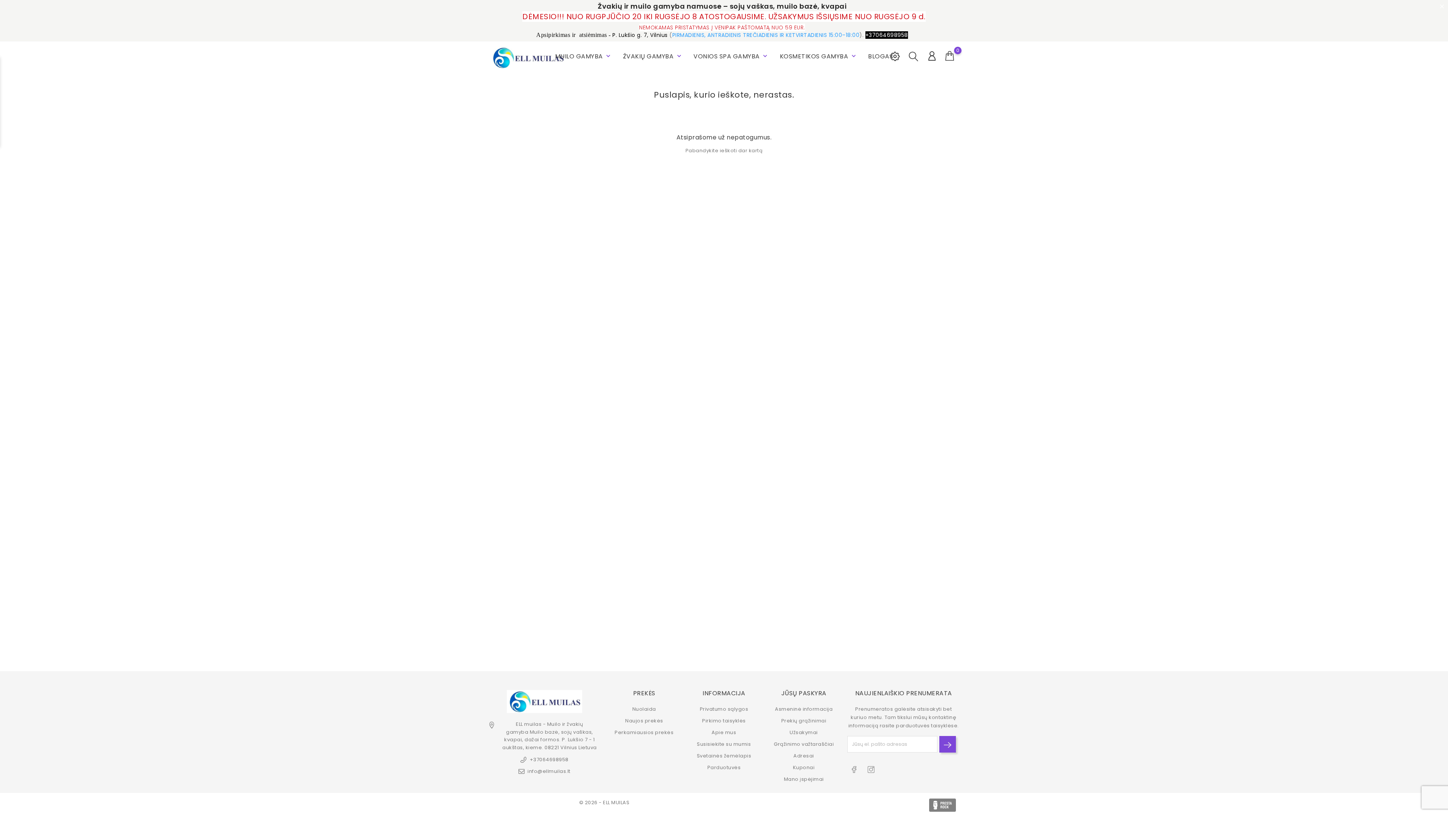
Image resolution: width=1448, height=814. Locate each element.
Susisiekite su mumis (724, 744)
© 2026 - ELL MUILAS (604, 802)
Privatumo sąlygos (724, 709)
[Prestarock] (942, 805)
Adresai (803, 755)
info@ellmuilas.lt (549, 771)
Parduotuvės (724, 767)
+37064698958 (549, 759)
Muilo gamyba (583, 56)
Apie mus (724, 732)
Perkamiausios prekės (644, 732)
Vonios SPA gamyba (731, 56)
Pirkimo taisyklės (724, 720)
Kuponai (804, 767)
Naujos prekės (644, 720)
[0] (949, 56)
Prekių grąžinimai (804, 720)
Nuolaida (644, 709)
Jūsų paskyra (804, 693)
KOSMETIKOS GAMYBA (818, 56)
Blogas (880, 56)
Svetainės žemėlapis (724, 755)
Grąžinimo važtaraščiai (804, 744)
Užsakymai (804, 732)
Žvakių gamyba (653, 56)
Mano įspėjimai (804, 779)
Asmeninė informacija (804, 709)
